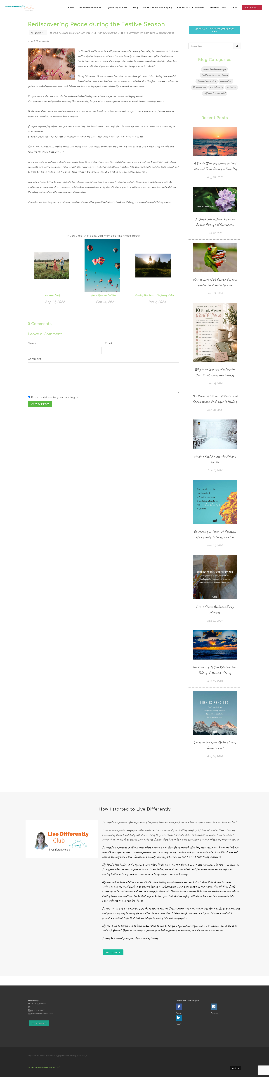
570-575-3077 (38, 1010)
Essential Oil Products (191, 8)
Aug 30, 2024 (215, 681)
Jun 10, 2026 (214, 383)
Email (109, 343)
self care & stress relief (159, 33)
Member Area (218, 8)
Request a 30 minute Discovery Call (214, 30)
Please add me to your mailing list (55, 397)
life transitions (199, 87)
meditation (231, 87)
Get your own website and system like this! (43, 1067)
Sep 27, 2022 (55, 302)
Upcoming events (116, 8)
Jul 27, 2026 (215, 233)
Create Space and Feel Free (103, 295)
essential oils (226, 81)
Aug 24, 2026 (215, 177)
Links (234, 8)
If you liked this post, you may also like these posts (103, 235)
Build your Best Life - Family (214, 75)
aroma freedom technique (214, 69)
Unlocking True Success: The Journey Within (154, 295)
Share (38, 33)
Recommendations (90, 8)
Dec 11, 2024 (214, 470)
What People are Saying (157, 8)
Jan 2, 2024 (156, 302)
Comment (34, 359)
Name (32, 343)
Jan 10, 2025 (214, 410)
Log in (235, 1068)
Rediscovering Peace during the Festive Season (96, 24)
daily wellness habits (206, 81)
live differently (133, 33)
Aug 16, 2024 (214, 756)
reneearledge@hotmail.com (43, 1013)
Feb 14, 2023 (105, 302)
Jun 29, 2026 (214, 293)
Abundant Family (52, 295)
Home (71, 8)
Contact (115, 952)
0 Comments (41, 41)
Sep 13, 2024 (214, 620)
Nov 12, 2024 (214, 545)
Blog (135, 8)
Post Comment (40, 404)
